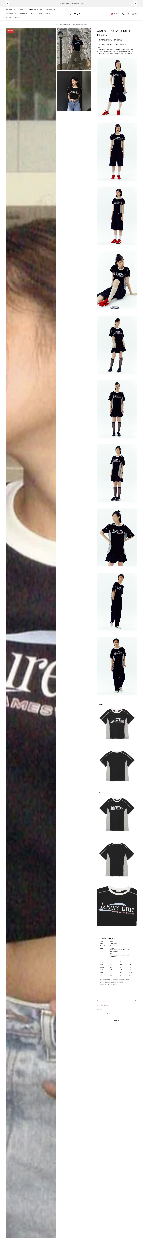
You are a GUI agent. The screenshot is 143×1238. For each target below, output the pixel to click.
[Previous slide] (7, 3)
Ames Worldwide (65, 24)
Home (55, 24)
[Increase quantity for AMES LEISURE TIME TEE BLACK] (116, 1013)
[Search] (123, 14)
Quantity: (99, 1009)
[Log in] (128, 14)
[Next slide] (135, 3)
